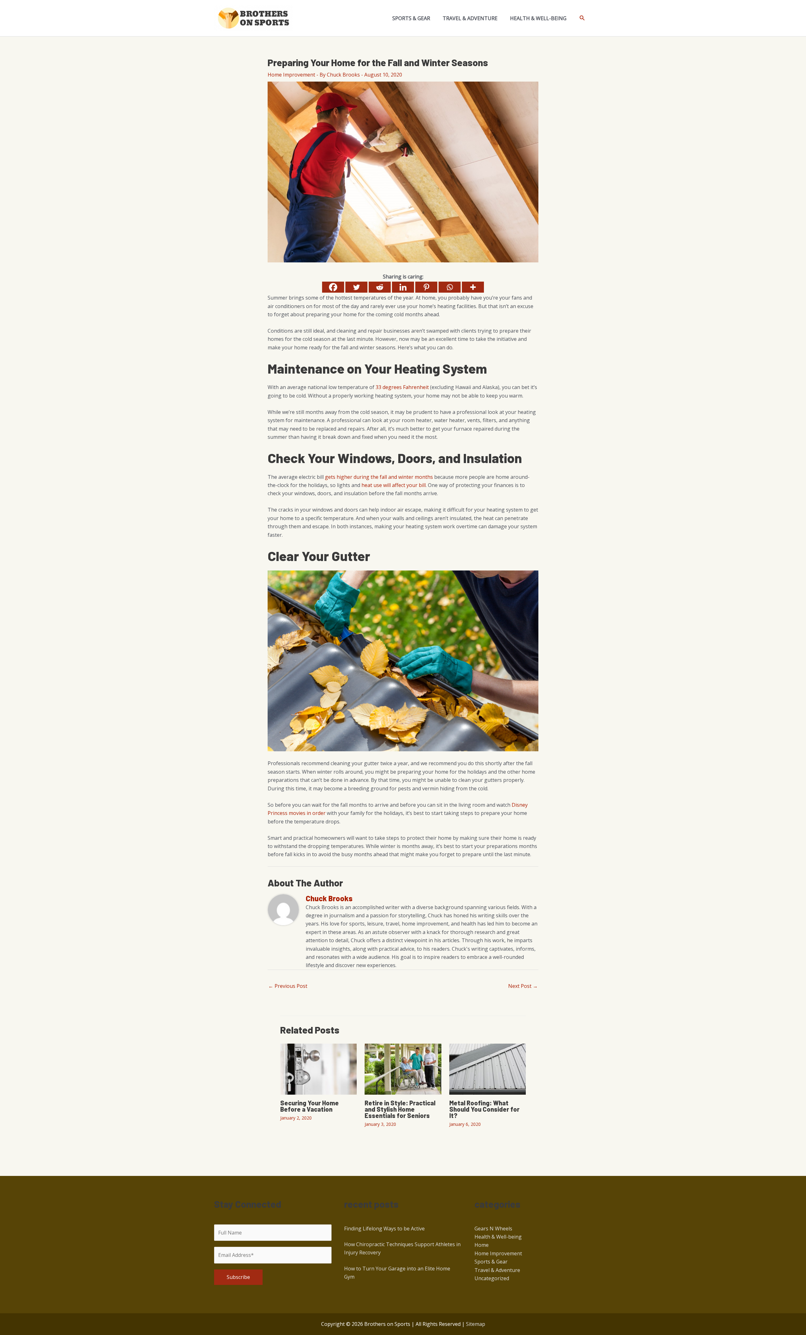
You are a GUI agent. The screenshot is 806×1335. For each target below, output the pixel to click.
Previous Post (287, 986)
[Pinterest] (426, 287)
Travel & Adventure (497, 1270)
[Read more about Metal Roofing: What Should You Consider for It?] (487, 1068)
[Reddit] (380, 287)
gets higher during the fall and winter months (379, 476)
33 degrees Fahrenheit (402, 387)
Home (481, 1244)
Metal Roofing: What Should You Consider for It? (484, 1109)
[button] (582, 18)
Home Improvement (291, 74)
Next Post (523, 986)
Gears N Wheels (493, 1228)
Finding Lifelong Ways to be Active (384, 1228)
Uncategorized (491, 1278)
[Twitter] (356, 287)
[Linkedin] (403, 287)
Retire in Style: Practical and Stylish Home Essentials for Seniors (400, 1109)
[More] (473, 287)
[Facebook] (333, 287)
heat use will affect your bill (393, 485)
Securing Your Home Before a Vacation (309, 1106)
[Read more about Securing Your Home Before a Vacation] (318, 1068)
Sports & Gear (491, 1261)
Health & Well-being (498, 1236)
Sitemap (475, 1324)
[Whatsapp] (450, 287)
